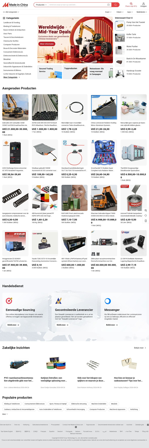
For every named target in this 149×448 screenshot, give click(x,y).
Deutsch (60, 431)
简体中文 (18, 431)
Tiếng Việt (145, 431)
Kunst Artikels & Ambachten (14, 30)
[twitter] (76, 427)
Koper (107, 12)
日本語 (35, 431)
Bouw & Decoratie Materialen (14, 48)
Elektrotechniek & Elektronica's (15, 55)
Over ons (17, 425)
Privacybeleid (55, 425)
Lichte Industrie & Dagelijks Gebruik (17, 74)
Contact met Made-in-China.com (73, 425)
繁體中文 (27, 431)
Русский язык (87, 431)
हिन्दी (121, 431)
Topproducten (90, 425)
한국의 (97, 431)
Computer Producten (11, 44)
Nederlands (113, 431)
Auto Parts (7, 33)
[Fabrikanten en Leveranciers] (15, 4)
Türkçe (137, 431)
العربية (104, 431)
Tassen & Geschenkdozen (13, 37)
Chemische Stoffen (10, 41)
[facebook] (148, 425)
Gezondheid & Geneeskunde (14, 63)
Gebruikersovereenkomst (40, 425)
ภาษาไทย (129, 431)
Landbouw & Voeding (11, 22)
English (10, 431)
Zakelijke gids (139, 425)
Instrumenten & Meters (12, 70)
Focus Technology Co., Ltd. (71, 438)
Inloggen (143, 6)
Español (51, 431)
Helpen (119, 12)
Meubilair (7, 59)
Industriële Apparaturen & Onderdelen (17, 66)
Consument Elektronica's (13, 52)
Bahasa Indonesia (76, 433)
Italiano (77, 431)
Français (43, 431)
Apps (129, 12)
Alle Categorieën (11, 12)
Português (69, 431)
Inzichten (129, 425)
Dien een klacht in (5, 425)
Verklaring (26, 425)
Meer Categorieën (10, 77)
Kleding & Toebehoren (11, 26)
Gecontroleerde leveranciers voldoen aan (110, 425)
